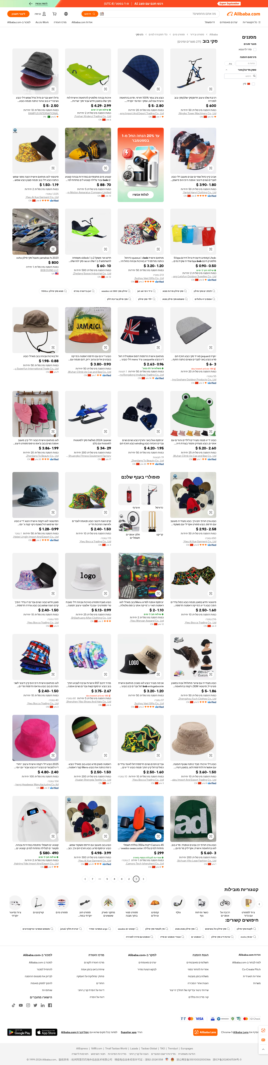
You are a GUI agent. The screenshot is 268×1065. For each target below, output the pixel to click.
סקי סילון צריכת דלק (117, 299)
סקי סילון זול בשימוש (215, 929)
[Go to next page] (85, 879)
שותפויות (47, 990)
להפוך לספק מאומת (41, 983)
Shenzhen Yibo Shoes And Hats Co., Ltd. (88, 701)
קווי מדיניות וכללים (199, 997)
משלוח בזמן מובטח (198, 976)
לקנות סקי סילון (245, 929)
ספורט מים (179, 34)
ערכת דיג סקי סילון (220, 937)
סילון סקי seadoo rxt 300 (114, 291)
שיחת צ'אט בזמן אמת (92, 969)
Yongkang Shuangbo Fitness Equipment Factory (88, 455)
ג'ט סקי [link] (139, 34)
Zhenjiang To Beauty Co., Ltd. (147, 460)
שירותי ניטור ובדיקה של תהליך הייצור (189, 990)
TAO (162, 1048)
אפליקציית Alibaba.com (75, 1032)
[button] (102, 14)
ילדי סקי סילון (145, 299)
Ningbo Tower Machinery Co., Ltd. (197, 113)
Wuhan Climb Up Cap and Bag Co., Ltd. (89, 371)
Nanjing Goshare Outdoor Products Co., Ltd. (193, 379)
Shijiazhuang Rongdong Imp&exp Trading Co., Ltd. (141, 374)
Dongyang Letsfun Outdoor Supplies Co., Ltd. (193, 276)
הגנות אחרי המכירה (198, 983)
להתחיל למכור (44, 969)
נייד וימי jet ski (144, 291)
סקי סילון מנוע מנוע (185, 929)
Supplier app (129, 1032)
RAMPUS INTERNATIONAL (43, 113)
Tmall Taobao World (116, 1048)
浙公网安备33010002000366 (193, 1059)
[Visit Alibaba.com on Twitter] (35, 1005)
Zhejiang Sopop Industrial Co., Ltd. (92, 273)
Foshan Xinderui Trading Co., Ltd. (92, 116)
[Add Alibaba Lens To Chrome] (205, 1032)
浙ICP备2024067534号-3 (227, 1059)
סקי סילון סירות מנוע (173, 291)
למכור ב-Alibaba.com (40, 962)
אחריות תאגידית (252, 976)
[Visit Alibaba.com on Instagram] (28, 1005)
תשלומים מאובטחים (198, 962)
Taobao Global (149, 1048)
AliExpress (82, 1048)
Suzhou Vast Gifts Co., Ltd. (149, 278)
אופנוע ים (196, 937)
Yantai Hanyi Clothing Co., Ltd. (199, 192)
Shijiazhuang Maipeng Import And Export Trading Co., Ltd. (141, 113)
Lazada (134, 1048)
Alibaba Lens (240, 1032)
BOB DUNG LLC (49, 270)
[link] (263, 1030)
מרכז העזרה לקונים (94, 962)
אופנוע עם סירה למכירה (138, 937)
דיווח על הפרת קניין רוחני (91, 990)
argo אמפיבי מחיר (98, 929)
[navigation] (240, 457)
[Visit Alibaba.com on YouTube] (21, 1005)
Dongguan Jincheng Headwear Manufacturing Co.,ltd (35, 784)
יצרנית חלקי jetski (69, 929)
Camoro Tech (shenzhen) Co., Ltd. (145, 863)
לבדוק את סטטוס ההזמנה (38, 976)
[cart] (54, 14)
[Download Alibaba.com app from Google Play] (19, 1032)
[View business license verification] (167, 1059)
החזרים (100, 983)
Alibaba (213, 34)
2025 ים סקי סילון (203, 291)
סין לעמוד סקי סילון (155, 929)
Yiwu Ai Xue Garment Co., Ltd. (42, 197)
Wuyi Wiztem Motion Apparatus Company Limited (88, 192)
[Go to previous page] (143, 879)
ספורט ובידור (197, 34)
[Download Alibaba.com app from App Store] (46, 1032)
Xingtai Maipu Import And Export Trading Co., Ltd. (193, 779)
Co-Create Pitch (251, 969)
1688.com (96, 1048)
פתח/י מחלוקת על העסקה (90, 976)
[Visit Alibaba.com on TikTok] (13, 1005)
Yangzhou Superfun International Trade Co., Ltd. (35, 368)
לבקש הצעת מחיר (146, 969)
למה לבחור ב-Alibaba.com (246, 962)
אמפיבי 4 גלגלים (203, 299)
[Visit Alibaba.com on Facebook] (50, 1005)
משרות (257, 983)
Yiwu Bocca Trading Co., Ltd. (95, 541)
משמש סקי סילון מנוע (173, 299)
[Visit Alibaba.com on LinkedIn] (42, 1005)
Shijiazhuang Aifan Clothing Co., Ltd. (91, 617)
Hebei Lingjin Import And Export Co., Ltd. (36, 536)
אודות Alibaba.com (250, 954)
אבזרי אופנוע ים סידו (170, 937)
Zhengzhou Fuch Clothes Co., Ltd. (197, 698)
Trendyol (173, 1048)
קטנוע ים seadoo (126, 929)
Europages (187, 1048)
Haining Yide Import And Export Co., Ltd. (36, 863)
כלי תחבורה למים (158, 34)
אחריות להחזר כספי (198, 969)
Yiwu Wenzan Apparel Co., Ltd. (147, 620)
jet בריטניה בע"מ (82, 291)
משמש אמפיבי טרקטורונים (36, 929)
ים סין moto (247, 937)
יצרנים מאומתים (147, 962)
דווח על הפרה (97, 997)
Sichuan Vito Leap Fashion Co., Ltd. (196, 860)
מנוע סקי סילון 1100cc (52, 291)
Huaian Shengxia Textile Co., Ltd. (93, 779)
